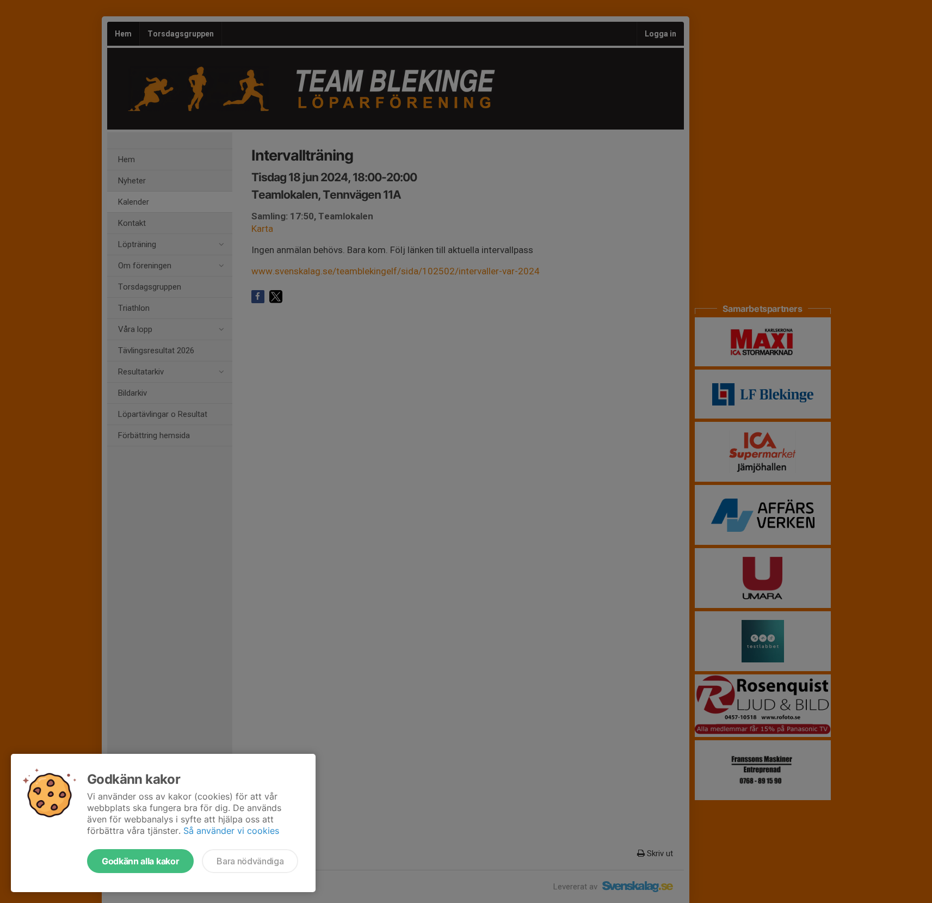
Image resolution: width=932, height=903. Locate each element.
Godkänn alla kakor (140, 861)
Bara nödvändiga (250, 861)
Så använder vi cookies (231, 830)
